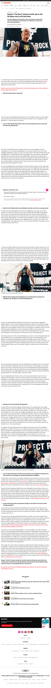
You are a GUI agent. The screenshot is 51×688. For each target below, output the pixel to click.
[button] (25, 42)
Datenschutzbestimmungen (36, 200)
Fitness (11, 5)
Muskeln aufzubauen (42, 553)
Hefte (24, 0)
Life (27, 5)
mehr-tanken (44, 679)
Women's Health (41, 683)
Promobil (27, 683)
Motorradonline (17, 683)
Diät (2, 483)
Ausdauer (6, 483)
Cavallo (29, 679)
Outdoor (22, 683)
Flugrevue (34, 679)
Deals (38, 5)
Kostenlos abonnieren (7, 625)
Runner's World (33, 683)
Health (20, 5)
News (42, 5)
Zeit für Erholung (40, 485)
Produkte (27, 0)
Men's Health (9, 683)
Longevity (24, 5)
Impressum (9, 644)
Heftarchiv (31, 663)
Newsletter (29, 638)
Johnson (45, 81)
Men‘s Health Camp (15, 650)
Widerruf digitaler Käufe (33, 657)
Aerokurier (6, 679)
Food (15, 5)
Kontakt (3, 644)
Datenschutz (14, 644)
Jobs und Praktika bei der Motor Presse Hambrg (30, 650)
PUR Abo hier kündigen (22, 657)
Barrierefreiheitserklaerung (44, 644)
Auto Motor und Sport (13, 679)
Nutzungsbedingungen (33, 644)
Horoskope (46, 5)
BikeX (20, 679)
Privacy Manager (21, 644)
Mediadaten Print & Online (23, 663)
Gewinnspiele (22, 638)
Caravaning (24, 679)
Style (34, 5)
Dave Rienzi (25, 481)
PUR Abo (15, 657)
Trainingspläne (5, 5)
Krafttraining (14, 483)
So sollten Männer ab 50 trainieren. (13, 557)
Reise (31, 5)
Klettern (38, 679)
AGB (26, 644)
